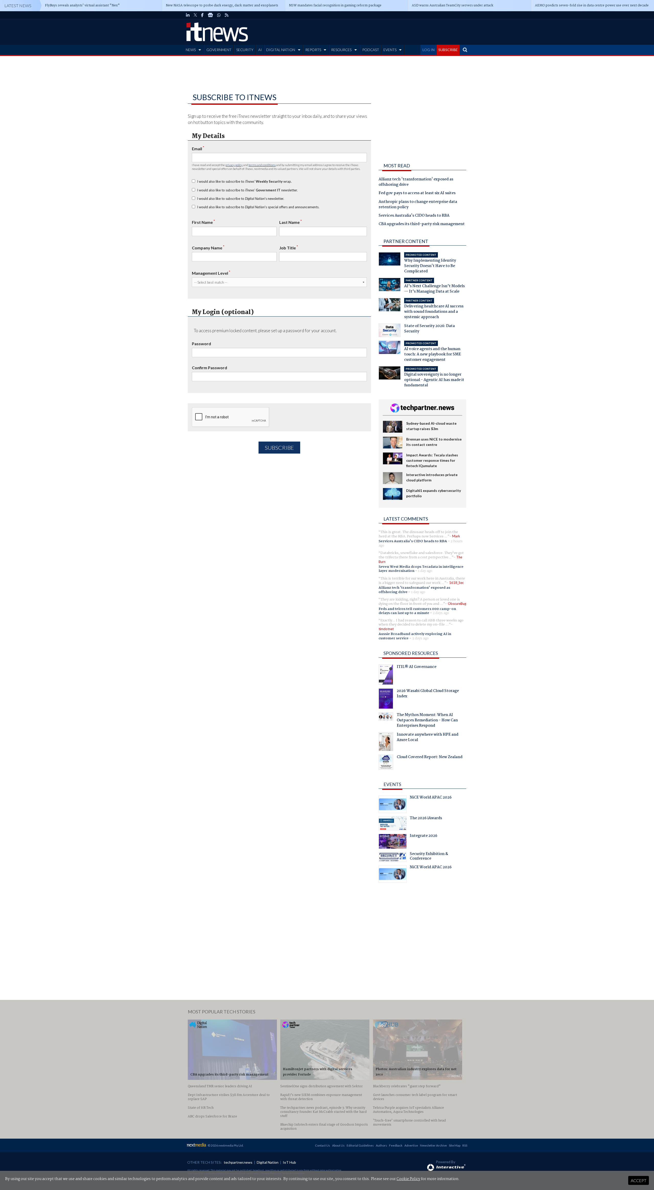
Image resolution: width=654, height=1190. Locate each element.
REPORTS (313, 50)
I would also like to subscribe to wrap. (244, 181)
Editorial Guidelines (360, 1145)
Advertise (411, 1145)
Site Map (454, 1145)
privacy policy (234, 165)
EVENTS (389, 50)
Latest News (17, 5)
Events (392, 784)
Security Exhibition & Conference (429, 857)
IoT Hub (289, 1162)
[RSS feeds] (226, 15)
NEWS (191, 50)
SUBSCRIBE (448, 50)
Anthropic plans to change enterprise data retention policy (418, 204)
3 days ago (420, 638)
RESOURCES (341, 50)
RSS (464, 1145)
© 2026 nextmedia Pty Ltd (225, 1145)
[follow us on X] (195, 15)
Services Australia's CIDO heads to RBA (414, 216)
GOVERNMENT (218, 50)
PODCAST (370, 50)
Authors (381, 1145)
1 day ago (425, 571)
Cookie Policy (408, 1179)
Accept (638, 1180)
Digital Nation (267, 1162)
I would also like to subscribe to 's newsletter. (240, 199)
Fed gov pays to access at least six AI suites (417, 193)
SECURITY (244, 50)
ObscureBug (457, 604)
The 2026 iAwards (426, 818)
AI (260, 50)
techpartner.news (238, 1162)
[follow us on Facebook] (202, 15)
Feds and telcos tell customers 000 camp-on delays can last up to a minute (417, 611)
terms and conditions (262, 165)
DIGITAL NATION (280, 50)
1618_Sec (456, 583)
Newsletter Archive (433, 1145)
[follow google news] (210, 15)
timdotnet (386, 629)
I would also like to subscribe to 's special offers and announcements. (258, 207)
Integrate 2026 (423, 836)
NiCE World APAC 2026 (431, 798)
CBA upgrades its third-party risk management (422, 224)
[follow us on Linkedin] (188, 15)
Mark (456, 536)
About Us (338, 1145)
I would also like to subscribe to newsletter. (247, 190)
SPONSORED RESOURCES (410, 653)
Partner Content (405, 241)
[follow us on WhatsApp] (219, 15)
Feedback (395, 1145)
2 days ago (441, 613)
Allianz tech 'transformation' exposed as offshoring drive (416, 182)
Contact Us (322, 1145)
